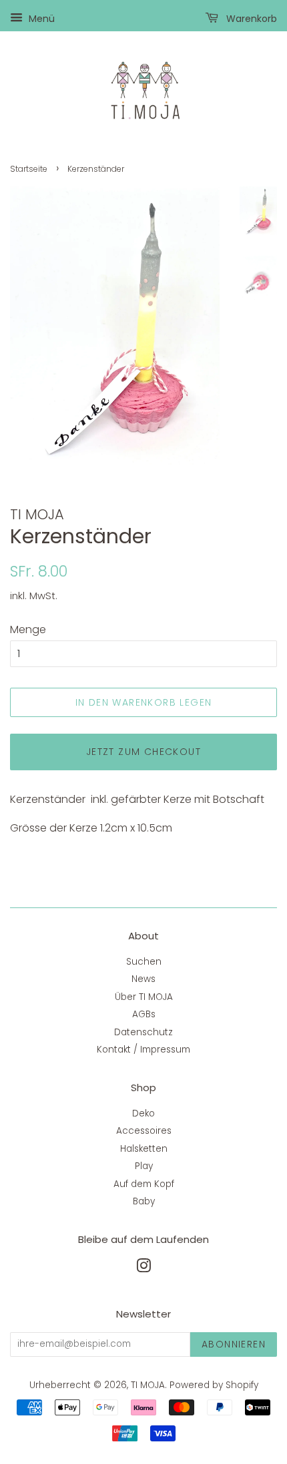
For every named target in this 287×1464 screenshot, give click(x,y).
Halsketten (144, 1148)
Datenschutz (143, 1032)
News (143, 979)
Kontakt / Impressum (143, 1049)
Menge (28, 629)
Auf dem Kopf (143, 1184)
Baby (144, 1201)
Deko (143, 1113)
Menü (40, 18)
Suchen (144, 961)
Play (144, 1166)
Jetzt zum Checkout (143, 751)
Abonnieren (234, 1344)
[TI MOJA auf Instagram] (143, 1268)
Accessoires (144, 1130)
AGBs (144, 1014)
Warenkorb (250, 18)
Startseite (28, 168)
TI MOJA (148, 1385)
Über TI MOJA (144, 997)
